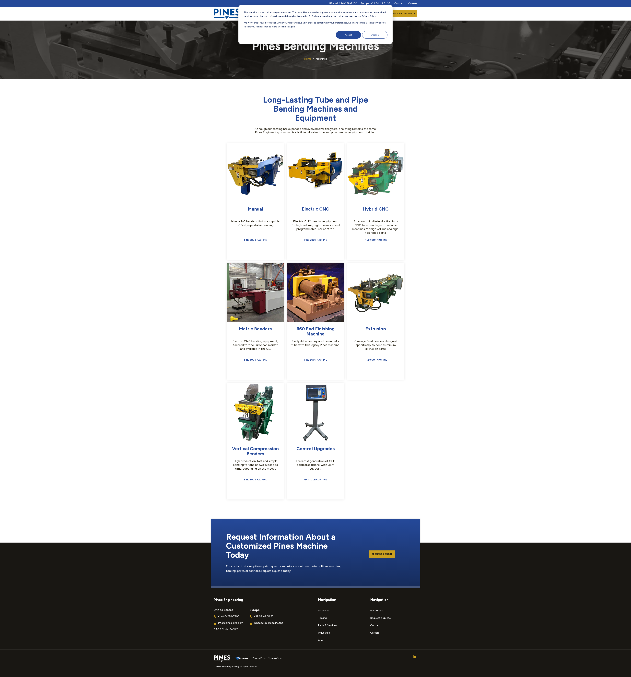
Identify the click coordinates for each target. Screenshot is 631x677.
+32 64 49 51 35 (263, 616)
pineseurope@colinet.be (268, 622)
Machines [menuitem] (323, 610)
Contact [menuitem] (375, 625)
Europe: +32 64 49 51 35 (375, 3)
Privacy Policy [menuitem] (260, 658)
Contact (399, 3)
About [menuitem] (322, 640)
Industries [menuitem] (324, 632)
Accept (348, 34)
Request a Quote (404, 13)
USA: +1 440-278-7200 (343, 3)
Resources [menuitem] (376, 610)
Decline (375, 34)
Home (307, 58)
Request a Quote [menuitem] (380, 617)
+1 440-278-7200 (228, 616)
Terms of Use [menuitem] (275, 658)
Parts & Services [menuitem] (327, 625)
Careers (412, 3)
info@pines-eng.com (230, 622)
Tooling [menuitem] (322, 617)
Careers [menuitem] (374, 632)
